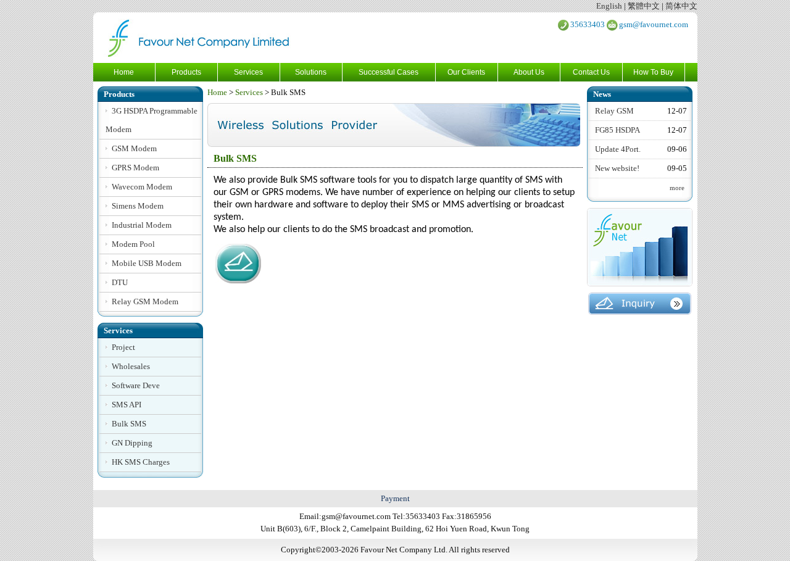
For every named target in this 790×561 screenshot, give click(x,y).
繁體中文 (644, 5)
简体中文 (681, 5)
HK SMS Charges (141, 462)
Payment (395, 498)
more (677, 187)
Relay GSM (614, 110)
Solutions (310, 72)
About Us (529, 72)
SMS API (126, 404)
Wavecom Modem (142, 186)
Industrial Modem (142, 225)
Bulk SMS (129, 423)
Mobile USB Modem (146, 263)
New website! (617, 168)
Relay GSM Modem (145, 301)
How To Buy (653, 72)
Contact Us (591, 72)
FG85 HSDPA (617, 130)
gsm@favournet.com (653, 24)
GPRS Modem (135, 167)
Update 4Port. (618, 149)
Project (123, 347)
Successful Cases (388, 72)
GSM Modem (134, 148)
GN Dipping (132, 442)
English (609, 5)
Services (248, 72)
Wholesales (131, 366)
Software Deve (136, 385)
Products (186, 72)
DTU (120, 282)
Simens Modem (138, 205)
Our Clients (466, 72)
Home (124, 72)
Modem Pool (133, 244)
